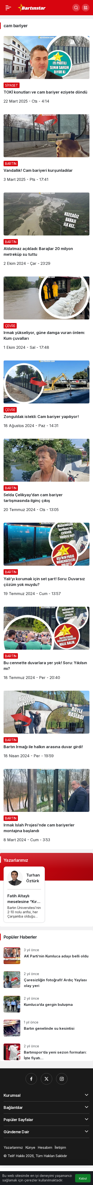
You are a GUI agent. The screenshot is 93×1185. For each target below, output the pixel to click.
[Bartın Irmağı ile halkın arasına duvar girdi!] (46, 726)
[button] (85, 7)
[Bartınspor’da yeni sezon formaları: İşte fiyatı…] (46, 1050)
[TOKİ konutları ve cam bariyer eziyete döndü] (46, 71)
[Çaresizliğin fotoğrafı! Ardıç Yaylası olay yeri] (46, 980)
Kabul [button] (83, 1178)
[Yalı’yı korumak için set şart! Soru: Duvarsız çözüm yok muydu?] (46, 561)
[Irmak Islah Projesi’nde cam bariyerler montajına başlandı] (46, 807)
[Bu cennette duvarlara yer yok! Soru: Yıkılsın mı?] (46, 645)
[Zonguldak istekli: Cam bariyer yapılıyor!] (46, 396)
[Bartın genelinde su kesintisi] (46, 1028)
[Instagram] (61, 1079)
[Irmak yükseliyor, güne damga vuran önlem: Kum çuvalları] (46, 315)
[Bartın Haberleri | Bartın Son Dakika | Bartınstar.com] (32, 7)
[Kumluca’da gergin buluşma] (46, 1004)
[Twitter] (46, 1079)
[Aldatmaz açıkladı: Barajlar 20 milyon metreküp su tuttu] (46, 231)
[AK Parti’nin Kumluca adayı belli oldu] (46, 956)
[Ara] (76, 7)
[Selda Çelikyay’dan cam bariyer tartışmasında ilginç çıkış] (46, 477)
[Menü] (8, 7)
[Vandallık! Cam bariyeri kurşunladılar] (46, 150)
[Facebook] (31, 1079)
